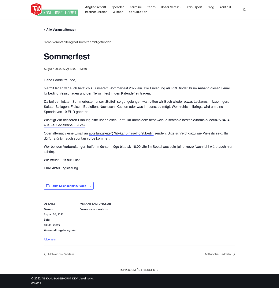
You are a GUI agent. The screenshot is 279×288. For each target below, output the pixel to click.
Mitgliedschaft (95, 7)
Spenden (118, 7)
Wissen (118, 12)
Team (151, 7)
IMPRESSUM (128, 270)
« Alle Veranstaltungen (60, 29)
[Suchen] (244, 9)
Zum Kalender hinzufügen (69, 186)
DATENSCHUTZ (148, 270)
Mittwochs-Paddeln (60, 254)
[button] (181, 7)
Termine (136, 7)
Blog (211, 7)
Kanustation (138, 12)
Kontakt (225, 7)
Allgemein (50, 239)
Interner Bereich (95, 12)
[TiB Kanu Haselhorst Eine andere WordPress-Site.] (54, 9)
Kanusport (195, 7)
